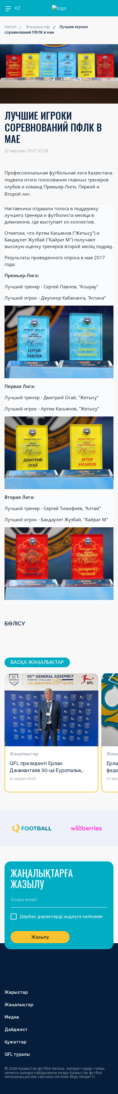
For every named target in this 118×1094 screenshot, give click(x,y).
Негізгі (10, 27)
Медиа (12, 1017)
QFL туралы (17, 1054)
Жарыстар (16, 992)
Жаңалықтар (38, 27)
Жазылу (40, 937)
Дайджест (16, 1029)
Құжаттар (15, 1041)
